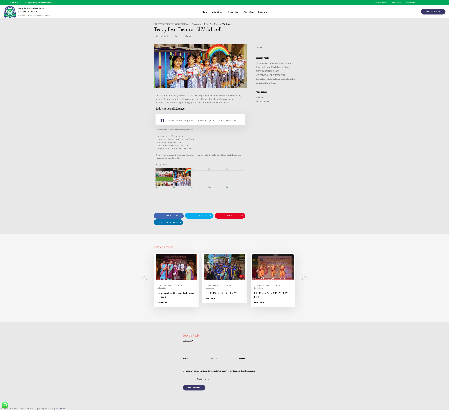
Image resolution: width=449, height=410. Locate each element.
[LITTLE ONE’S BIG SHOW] (224, 267)
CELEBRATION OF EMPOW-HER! (270, 75)
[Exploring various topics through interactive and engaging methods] (321, 267)
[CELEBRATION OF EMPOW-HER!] (273, 267)
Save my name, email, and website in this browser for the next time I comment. (220, 371)
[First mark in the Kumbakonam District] (176, 267)
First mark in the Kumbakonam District (273, 67)
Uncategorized (262, 101)
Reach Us (263, 12)
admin (176, 36)
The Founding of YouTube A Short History (274, 63)
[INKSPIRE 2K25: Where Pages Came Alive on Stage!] (128, 267)
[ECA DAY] (31, 267)
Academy (233, 12)
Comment (188, 341)
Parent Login (433, 12)
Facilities (249, 12)
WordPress (60, 408)
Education (188, 36)
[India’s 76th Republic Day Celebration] (79, 267)
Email (214, 358)
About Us (217, 12)
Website (241, 358)
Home (206, 12)
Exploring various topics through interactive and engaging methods (316, 297)
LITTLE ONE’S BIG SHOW (267, 71)
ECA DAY (18, 293)
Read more (17, 298)
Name (186, 358)
